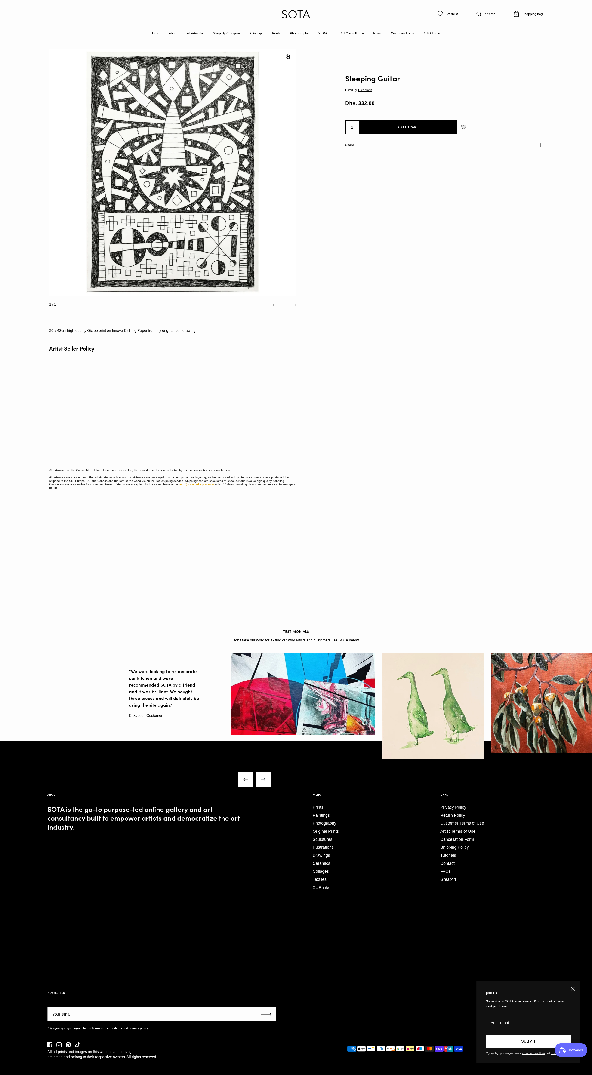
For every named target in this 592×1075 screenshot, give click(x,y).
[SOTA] (296, 14)
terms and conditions (107, 1028)
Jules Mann (365, 90)
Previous (245, 779)
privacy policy (138, 1028)
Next (263, 779)
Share (349, 145)
